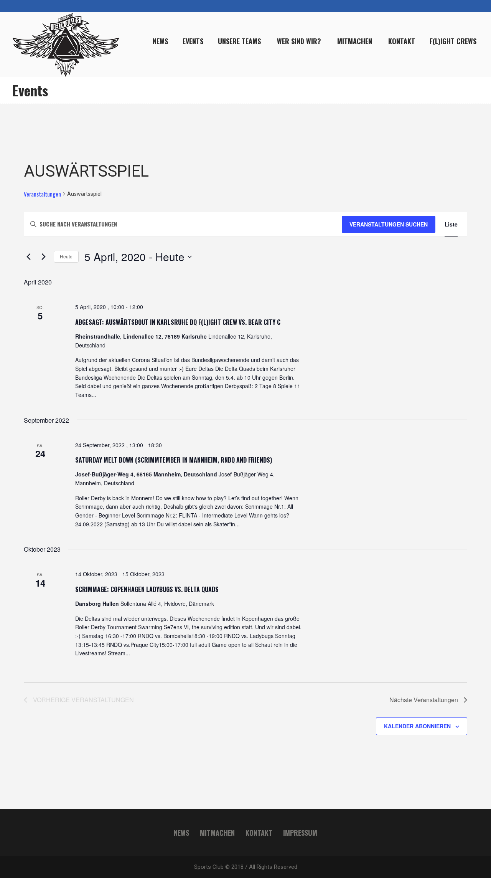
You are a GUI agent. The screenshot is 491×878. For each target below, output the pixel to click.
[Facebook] (460, 6)
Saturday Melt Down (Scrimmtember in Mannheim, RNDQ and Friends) (173, 460)
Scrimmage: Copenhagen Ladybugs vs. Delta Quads (147, 589)
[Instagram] (448, 6)
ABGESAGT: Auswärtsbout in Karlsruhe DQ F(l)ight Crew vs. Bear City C (177, 322)
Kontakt (259, 833)
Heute (66, 256)
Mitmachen (217, 833)
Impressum (300, 833)
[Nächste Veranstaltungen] (43, 256)
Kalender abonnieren (417, 726)
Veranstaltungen (42, 194)
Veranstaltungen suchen (388, 224)
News (181, 833)
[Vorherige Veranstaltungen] (28, 256)
